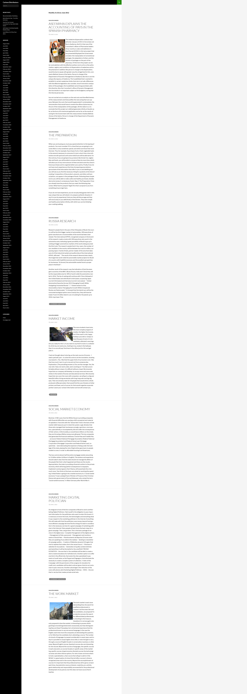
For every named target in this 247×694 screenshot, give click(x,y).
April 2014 (5, 231)
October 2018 (6, 127)
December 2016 (7, 173)
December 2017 (7, 148)
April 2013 (5, 257)
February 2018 (7, 145)
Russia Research (62, 221)
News (4, 317)
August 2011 (6, 296)
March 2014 (6, 233)
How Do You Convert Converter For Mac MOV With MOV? (10, 24)
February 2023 (7, 69)
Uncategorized (53, 20)
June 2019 (5, 115)
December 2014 (7, 217)
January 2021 (6, 78)
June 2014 (5, 226)
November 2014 (7, 219)
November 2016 (7, 175)
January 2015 (6, 215)
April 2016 (5, 187)
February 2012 (7, 282)
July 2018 (5, 134)
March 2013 (6, 259)
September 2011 (7, 294)
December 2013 (7, 240)
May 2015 (5, 206)
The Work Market (64, 594)
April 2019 (5, 120)
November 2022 (7, 71)
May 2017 (5, 164)
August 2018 (6, 131)
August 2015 (6, 199)
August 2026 (6, 43)
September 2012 (7, 273)
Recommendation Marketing (10, 16)
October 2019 (6, 106)
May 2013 (5, 254)
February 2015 (7, 213)
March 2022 (6, 74)
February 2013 (7, 261)
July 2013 (5, 250)
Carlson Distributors (10, 2)
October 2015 (6, 194)
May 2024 (5, 64)
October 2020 (6, 83)
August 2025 (6, 60)
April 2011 (5, 305)
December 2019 (7, 101)
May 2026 (5, 50)
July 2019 (5, 113)
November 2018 (7, 124)
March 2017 (6, 169)
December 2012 (7, 266)
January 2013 (6, 264)
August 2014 (6, 222)
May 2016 (5, 185)
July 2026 (5, 46)
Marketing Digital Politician (64, 499)
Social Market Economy (69, 409)
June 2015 (5, 203)
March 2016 (6, 189)
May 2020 (5, 90)
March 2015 (6, 210)
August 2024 (6, 62)
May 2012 (5, 280)
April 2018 (5, 141)
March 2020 (6, 94)
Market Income (62, 319)
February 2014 (7, 236)
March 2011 (6, 308)
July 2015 (5, 201)
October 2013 (6, 243)
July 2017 (5, 159)
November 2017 (7, 150)
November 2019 (7, 104)
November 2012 (7, 268)
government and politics (57, 304)
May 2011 (5, 303)
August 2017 (6, 157)
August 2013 (6, 247)
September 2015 (7, 196)
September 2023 (7, 67)
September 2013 (7, 245)
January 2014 (6, 238)
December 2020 (7, 80)
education (53, 394)
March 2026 (6, 55)
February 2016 (7, 192)
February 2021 (7, 76)
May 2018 (5, 138)
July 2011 (5, 298)
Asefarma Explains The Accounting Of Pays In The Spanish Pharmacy (71, 27)
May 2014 (5, 229)
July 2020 (5, 85)
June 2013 (5, 252)
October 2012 (6, 270)
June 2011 (5, 301)
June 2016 (5, 182)
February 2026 (7, 57)
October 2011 (6, 291)
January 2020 (6, 99)
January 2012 (6, 284)
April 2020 (5, 92)
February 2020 (7, 97)
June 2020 (5, 87)
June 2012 (5, 277)
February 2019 (7, 122)
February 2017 (7, 171)
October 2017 (6, 152)
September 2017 (7, 155)
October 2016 (6, 178)
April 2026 (5, 53)
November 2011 (7, 289)
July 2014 (5, 224)
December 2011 (7, 287)
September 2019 (7, 108)
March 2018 (6, 143)
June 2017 (5, 162)
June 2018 (5, 136)
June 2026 (5, 48)
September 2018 (7, 129)
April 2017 (5, 166)
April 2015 (5, 208)
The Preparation (63, 135)
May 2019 (5, 118)
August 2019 (6, 111)
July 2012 (5, 275)
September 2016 (7, 180)
